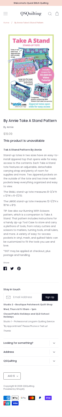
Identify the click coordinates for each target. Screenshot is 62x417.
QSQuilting (31, 13)
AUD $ (11, 376)
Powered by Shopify (14, 388)
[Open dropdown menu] (54, 343)
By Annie (8, 127)
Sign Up (49, 297)
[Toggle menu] (5, 13)
